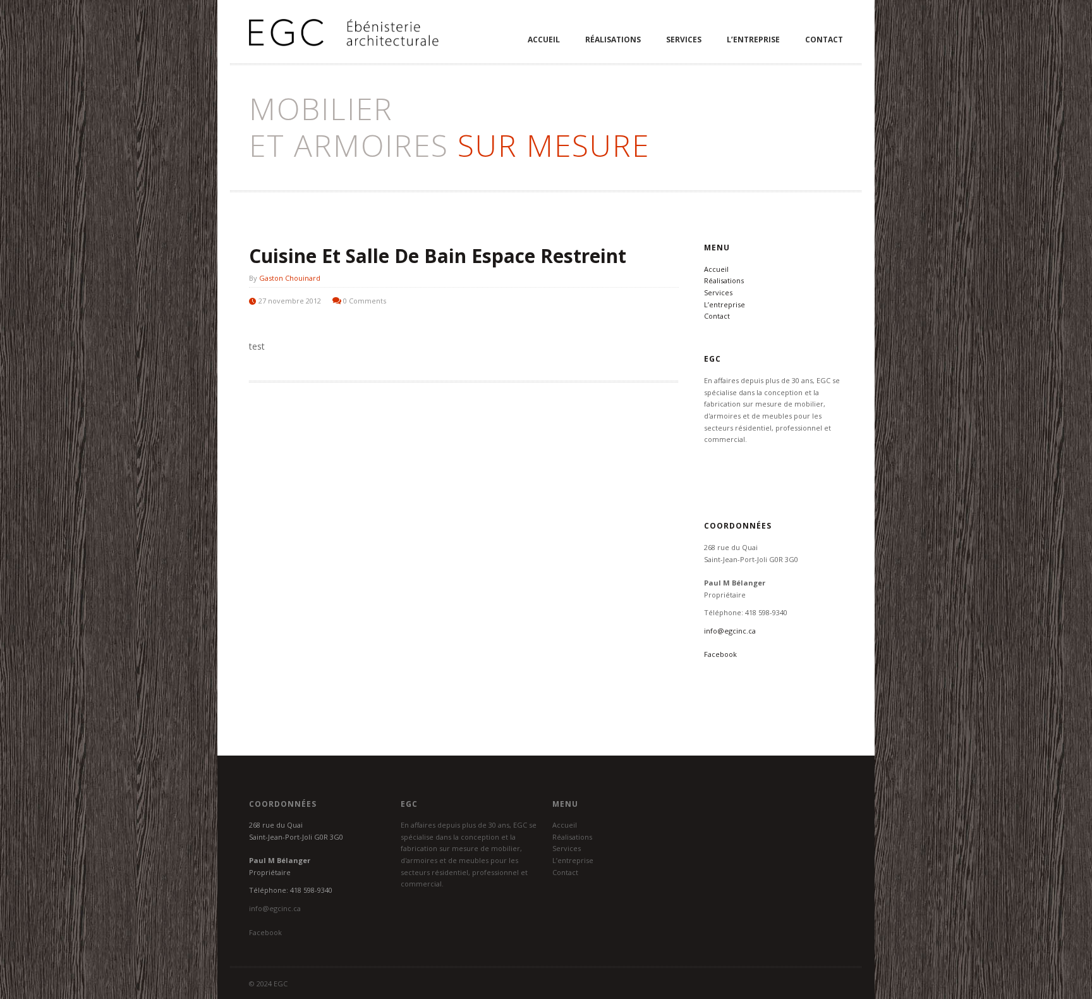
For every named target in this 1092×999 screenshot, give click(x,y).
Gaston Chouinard (289, 278)
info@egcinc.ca (730, 630)
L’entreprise (753, 39)
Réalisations (613, 39)
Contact (824, 39)
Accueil (544, 39)
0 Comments (364, 300)
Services (683, 39)
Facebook (720, 654)
